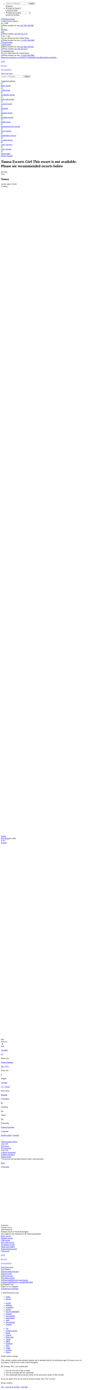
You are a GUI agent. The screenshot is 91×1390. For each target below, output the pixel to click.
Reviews (37, 57)
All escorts (10, 57)
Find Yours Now (7, 1267)
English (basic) (6, 1135)
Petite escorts (6, 122)
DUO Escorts (6, 131)
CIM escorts (5, 90)
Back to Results (7, 156)
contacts (9, 1324)
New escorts (18, 57)
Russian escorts (6, 113)
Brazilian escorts (7, 117)
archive (8, 1309)
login (7, 1320)
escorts (8, 1303)
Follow (16, 1289)
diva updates (10, 1322)
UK (7, 1329)
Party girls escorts (7, 99)
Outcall (8, 1335)
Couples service (7, 140)
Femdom (9, 1344)
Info (2, 1039)
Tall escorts (5, 1251)
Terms (8, 1297)
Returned (4, 108)
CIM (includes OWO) (9, 1142)
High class (10, 1337)
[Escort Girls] (6, 1274)
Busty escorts (6, 86)
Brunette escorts (7, 1238)
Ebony (8, 1352)
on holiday (10, 1307)
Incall (8, 1333)
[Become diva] (6, 42)
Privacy (8, 1299)
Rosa (3, 1163)
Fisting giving (6, 1157)
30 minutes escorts (8, 95)
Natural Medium (7, 1062)
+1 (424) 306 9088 (27, 40)
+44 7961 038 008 (27, 25)
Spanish (16, 1135)
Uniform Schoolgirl (8, 1152)
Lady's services (6, 145)
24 (2, 1054)
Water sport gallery (8, 1247)
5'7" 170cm (5, 1087)
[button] (31, 3)
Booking (43, 57)
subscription (10, 1318)
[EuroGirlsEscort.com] (10, 1272)
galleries (9, 1305)
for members (10, 1316)
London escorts (11, 1331)
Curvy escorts (6, 149)
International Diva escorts (10, 126)
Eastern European (7, 1127)
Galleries (30, 57)
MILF (8, 1341)
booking (9, 1314)
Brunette (4, 1095)
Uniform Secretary (8, 1155)
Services (4, 1042)
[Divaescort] (8, 19)
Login (3, 45)
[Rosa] (18, 1223)
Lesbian (9, 1350)
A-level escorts (6, 104)
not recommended (12, 1312)
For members (52, 57)
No (2, 1111)
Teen (7, 1346)
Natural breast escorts (9, 1249)
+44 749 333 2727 (21, 34)
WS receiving (6, 1148)
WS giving (5, 1146)
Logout (8, 45)
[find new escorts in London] (8, 1278)
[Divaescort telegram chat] (4, 32)
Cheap (8, 1339)
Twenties (4, 1050)
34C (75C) (5, 1066)
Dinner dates (5, 154)
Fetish (8, 1348)
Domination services (8, 136)
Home (3, 57)
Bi (2, 1103)
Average (4, 1083)
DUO (25, 57)
